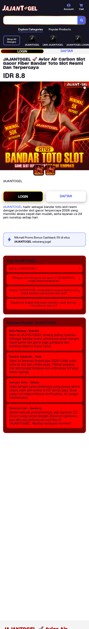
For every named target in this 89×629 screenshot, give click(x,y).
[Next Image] (85, 126)
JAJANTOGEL (12, 207)
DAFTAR (67, 51)
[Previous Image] (3, 126)
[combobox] (40, 20)
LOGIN (22, 51)
